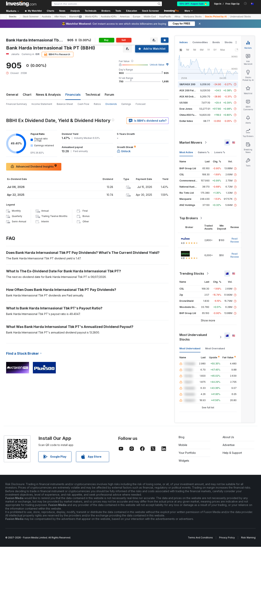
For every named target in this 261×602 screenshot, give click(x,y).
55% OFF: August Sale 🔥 (193, 3)
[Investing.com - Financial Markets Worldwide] (21, 3)
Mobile (183, 445)
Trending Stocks (191, 273)
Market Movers (190, 142)
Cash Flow (83, 104)
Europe (136, 16)
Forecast (141, 104)
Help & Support (232, 452)
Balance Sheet (65, 104)
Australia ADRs (109, 16)
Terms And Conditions (200, 537)
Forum (109, 94)
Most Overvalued (215, 348)
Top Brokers (188, 218)
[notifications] (245, 3)
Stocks (12, 16)
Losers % (219, 152)
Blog (181, 437)
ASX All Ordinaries (189, 96)
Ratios (97, 104)
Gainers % (203, 152)
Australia (46, 16)
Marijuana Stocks (193, 16)
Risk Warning (248, 537)
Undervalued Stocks (240, 16)
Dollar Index (186, 121)
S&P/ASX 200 (187, 84)
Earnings (126, 104)
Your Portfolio (187, 452)
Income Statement (42, 104)
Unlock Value (157, 64)
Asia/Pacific (165, 16)
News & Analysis (48, 94)
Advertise (229, 445)
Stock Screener (150, 11)
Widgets (184, 460)
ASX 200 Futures (189, 90)
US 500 (183, 102)
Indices (183, 42)
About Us (228, 437)
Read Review (234, 240)
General (12, 94)
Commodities (200, 42)
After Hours (60, 16)
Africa (177, 16)
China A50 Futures (189, 114)
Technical (92, 94)
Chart (27, 94)
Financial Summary (16, 104)
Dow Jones (185, 108)
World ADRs (91, 16)
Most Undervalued (189, 348)
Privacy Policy (227, 537)
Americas (125, 16)
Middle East (150, 16)
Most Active (186, 152)
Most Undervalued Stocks (193, 337)
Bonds (216, 42)
